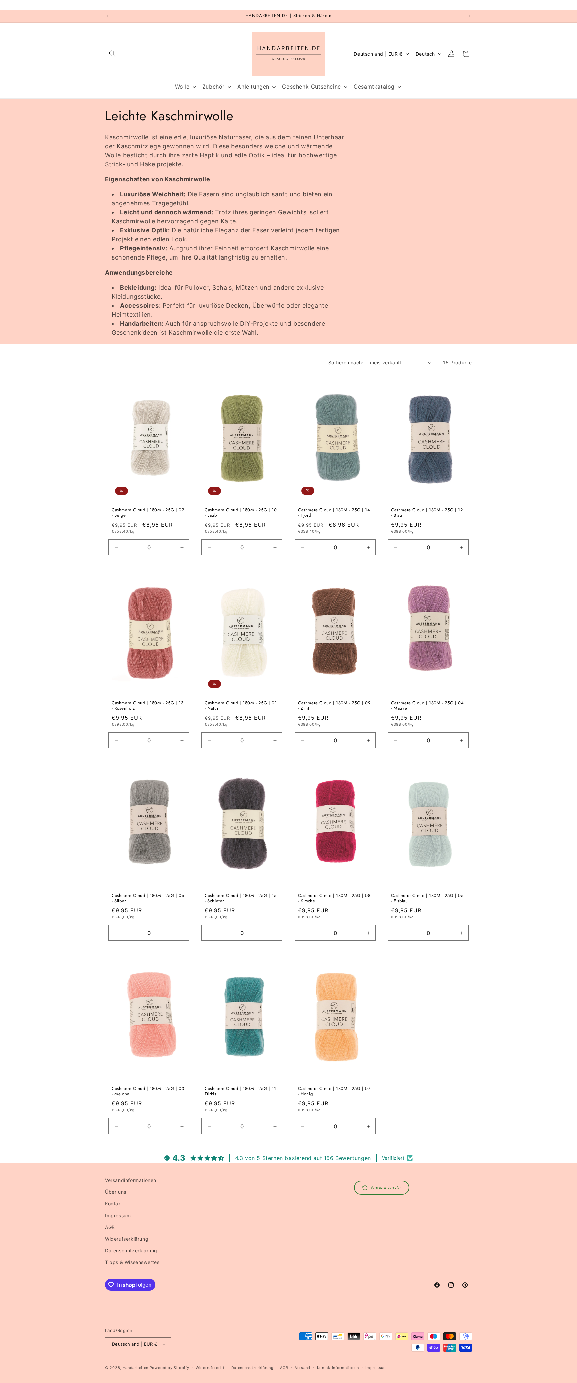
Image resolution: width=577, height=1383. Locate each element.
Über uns (115, 1192)
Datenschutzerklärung (131, 1250)
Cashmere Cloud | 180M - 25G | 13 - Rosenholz (147, 705)
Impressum (118, 1215)
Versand (302, 1367)
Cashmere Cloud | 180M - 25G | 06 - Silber (148, 898)
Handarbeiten (135, 1367)
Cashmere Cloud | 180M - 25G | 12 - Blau (427, 513)
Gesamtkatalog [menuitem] (374, 86)
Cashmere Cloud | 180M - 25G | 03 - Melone (148, 1091)
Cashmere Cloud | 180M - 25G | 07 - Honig (334, 1091)
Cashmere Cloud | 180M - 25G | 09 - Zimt (334, 705)
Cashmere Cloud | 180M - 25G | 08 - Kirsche (334, 898)
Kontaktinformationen (338, 1367)
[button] (112, 53)
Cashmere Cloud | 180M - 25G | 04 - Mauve (427, 705)
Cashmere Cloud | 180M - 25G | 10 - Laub (241, 513)
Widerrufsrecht (210, 1367)
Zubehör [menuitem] (213, 86)
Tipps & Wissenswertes (132, 1262)
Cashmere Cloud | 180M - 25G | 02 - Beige (148, 513)
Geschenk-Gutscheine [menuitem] (311, 86)
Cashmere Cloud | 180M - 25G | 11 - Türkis (242, 1091)
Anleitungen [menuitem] (253, 86)
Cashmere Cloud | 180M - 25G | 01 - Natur (241, 705)
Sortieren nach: (345, 362)
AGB (110, 1227)
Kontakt (114, 1203)
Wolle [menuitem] (182, 86)
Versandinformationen (130, 1180)
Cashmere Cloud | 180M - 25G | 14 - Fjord (334, 513)
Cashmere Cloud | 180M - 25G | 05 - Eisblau (427, 898)
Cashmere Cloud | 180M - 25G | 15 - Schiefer (240, 898)
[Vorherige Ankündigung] (107, 16)
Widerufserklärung (126, 1239)
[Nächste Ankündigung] (469, 16)
